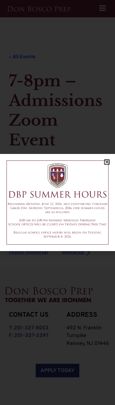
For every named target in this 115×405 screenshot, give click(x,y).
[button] (107, 162)
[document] (57, 202)
